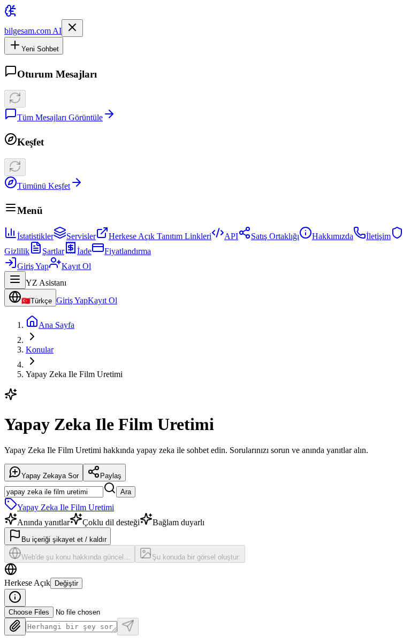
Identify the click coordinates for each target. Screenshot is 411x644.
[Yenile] (15, 99)
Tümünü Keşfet (43, 185)
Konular (40, 349)
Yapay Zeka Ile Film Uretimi (65, 507)
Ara (125, 492)
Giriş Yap (33, 266)
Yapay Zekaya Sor (50, 476)
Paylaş (110, 476)
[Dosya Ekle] (15, 626)
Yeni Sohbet (40, 49)
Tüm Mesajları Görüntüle (60, 117)
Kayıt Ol (76, 266)
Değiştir (66, 583)
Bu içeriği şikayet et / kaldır (63, 539)
